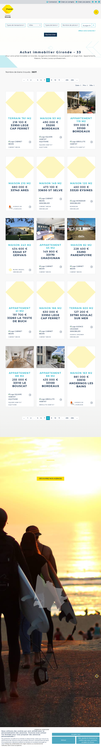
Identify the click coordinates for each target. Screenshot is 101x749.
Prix (84, 85)
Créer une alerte (84, 2)
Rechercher (50, 35)
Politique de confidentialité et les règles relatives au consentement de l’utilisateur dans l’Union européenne (22, 744)
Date (77, 85)
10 (55, 80)
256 (72, 80)
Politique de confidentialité (42, 729)
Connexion (52, 2)
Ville (91, 85)
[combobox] (15, 25)
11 (59, 80)
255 (67, 80)
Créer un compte (67, 2)
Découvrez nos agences (50, 479)
